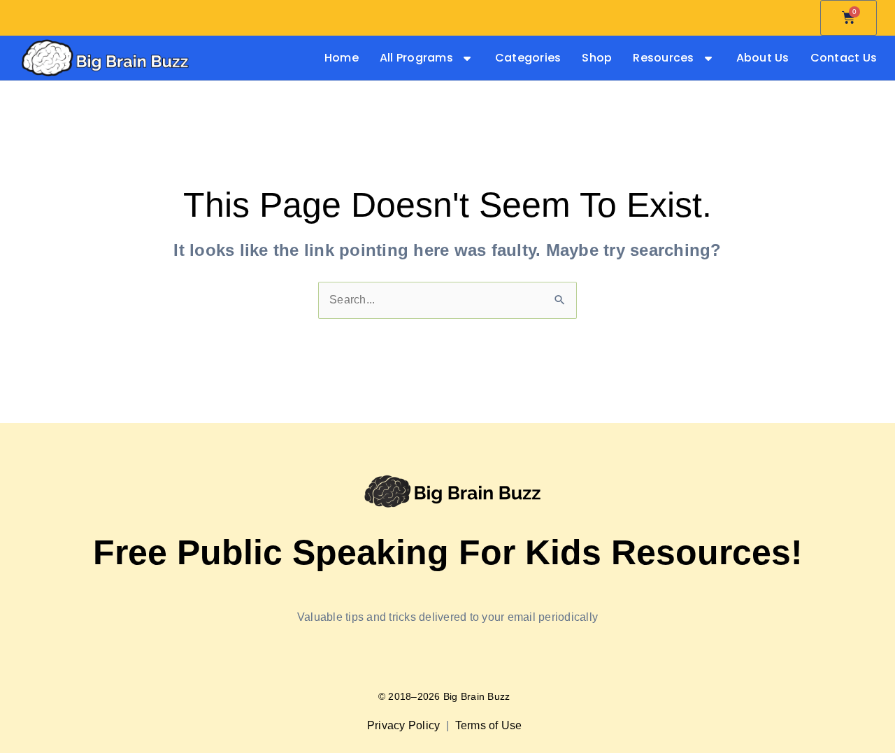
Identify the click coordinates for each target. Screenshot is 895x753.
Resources (663, 58)
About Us (762, 58)
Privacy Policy (405, 725)
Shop (597, 58)
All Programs (416, 58)
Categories (528, 58)
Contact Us (844, 58)
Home (341, 58)
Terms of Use (490, 725)
